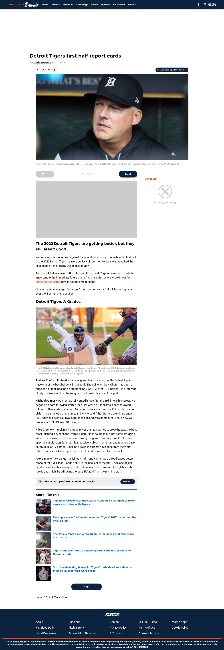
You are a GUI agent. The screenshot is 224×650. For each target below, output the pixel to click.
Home (39, 597)
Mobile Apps (179, 621)
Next (128, 174)
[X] (205, 4)
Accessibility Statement (83, 633)
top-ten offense (74, 451)
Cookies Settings (149, 633)
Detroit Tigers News (57, 597)
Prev (45, 174)
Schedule (68, 4)
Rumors (55, 4)
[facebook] (198, 4)
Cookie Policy (180, 627)
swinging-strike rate (74, 467)
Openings (74, 621)
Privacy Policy (118, 627)
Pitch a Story (76, 627)
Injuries (105, 4)
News (45, 4)
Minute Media (19, 641)
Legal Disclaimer (46, 633)
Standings (82, 4)
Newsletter (119, 4)
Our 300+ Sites (148, 621)
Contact (114, 621)
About (39, 621)
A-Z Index (115, 633)
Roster (94, 4)
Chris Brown (42, 62)
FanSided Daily (45, 627)
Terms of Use (147, 627)
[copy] (54, 70)
